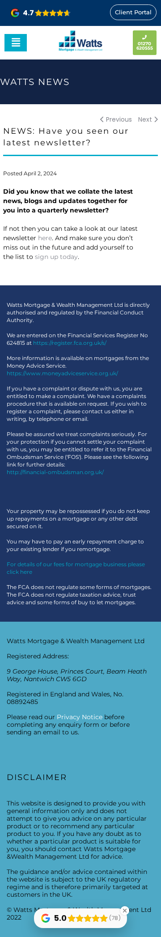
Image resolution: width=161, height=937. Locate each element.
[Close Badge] (124, 910)
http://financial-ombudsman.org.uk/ (55, 472)
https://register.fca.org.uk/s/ (69, 342)
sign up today (56, 257)
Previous (118, 119)
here (45, 238)
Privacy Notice (79, 717)
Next (146, 119)
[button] (15, 42)
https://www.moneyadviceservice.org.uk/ (62, 373)
